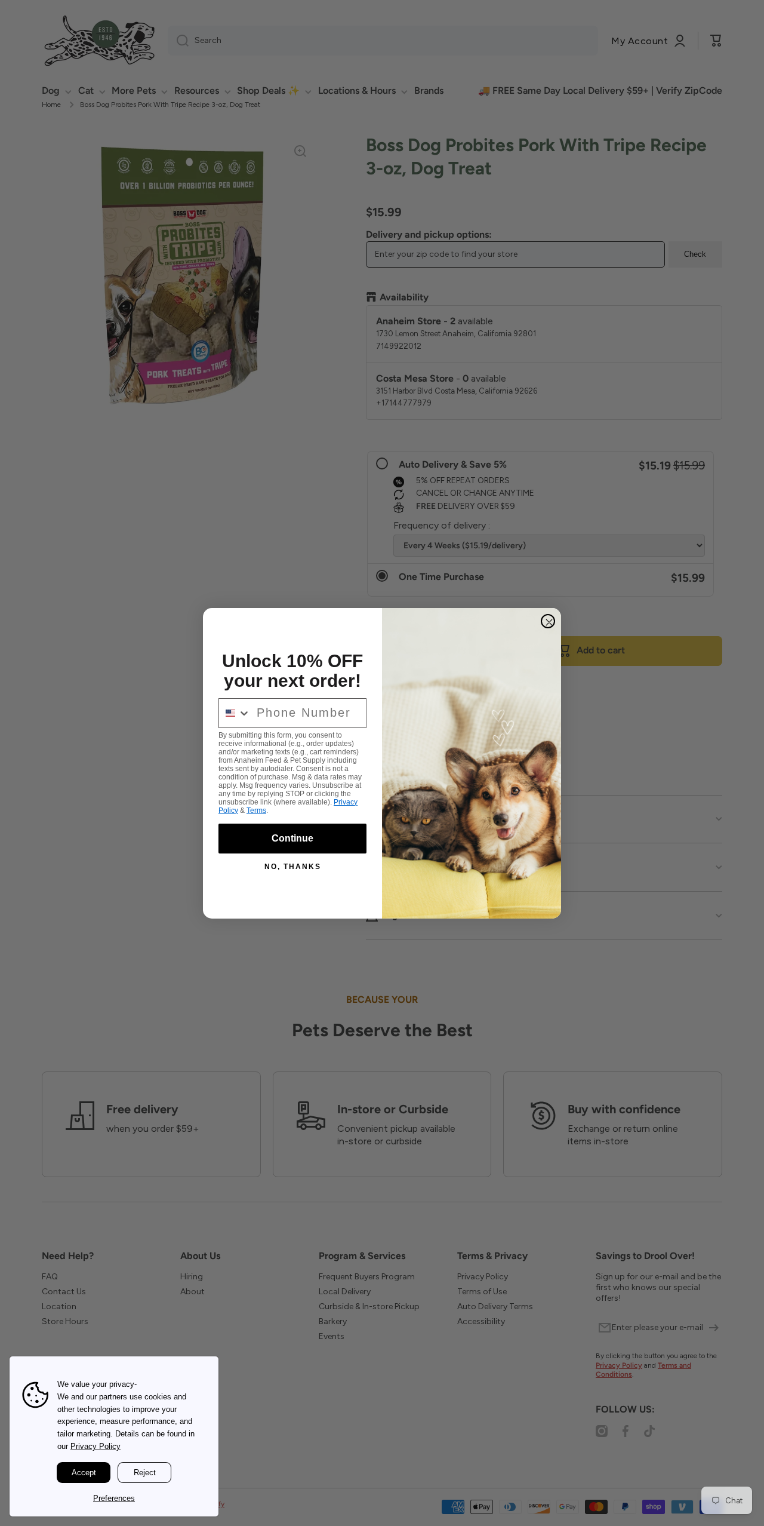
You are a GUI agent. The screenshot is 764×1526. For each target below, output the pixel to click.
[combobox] (235, 713)
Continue (292, 838)
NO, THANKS (292, 866)
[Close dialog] (548, 621)
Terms (256, 810)
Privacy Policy (95, 1446)
